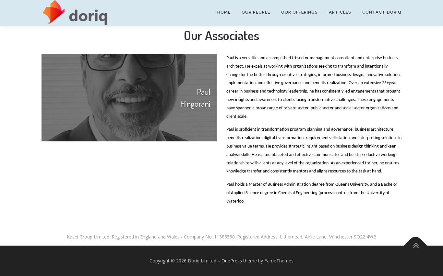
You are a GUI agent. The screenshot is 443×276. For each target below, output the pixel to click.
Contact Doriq (381, 12)
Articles (340, 12)
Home (224, 12)
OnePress (232, 261)
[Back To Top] (415, 245)
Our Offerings (299, 12)
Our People (256, 12)
